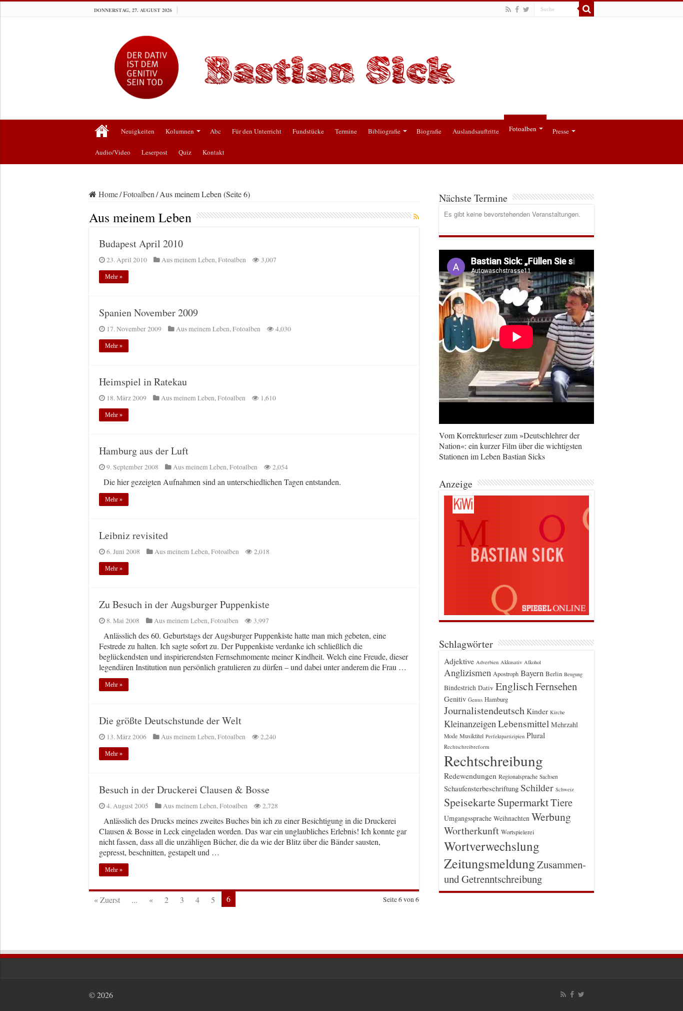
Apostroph (505, 674)
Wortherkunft (471, 830)
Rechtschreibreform (467, 746)
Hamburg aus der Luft (143, 450)
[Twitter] (526, 10)
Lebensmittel (523, 723)
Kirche (557, 712)
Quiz (185, 152)
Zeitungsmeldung (489, 863)
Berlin (554, 673)
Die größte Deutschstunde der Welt (170, 720)
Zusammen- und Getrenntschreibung (515, 871)
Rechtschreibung (493, 760)
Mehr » (113, 276)
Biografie (429, 131)
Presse (560, 131)
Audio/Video (112, 152)
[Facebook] (517, 10)
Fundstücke (308, 131)
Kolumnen (180, 131)
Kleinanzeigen (470, 723)
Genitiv (455, 699)
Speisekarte (470, 802)
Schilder (537, 787)
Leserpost (155, 152)
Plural (535, 735)
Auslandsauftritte (475, 131)
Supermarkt (523, 801)
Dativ (486, 687)
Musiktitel (472, 736)
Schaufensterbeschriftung (481, 788)
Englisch (515, 686)
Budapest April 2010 (141, 243)
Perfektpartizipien (505, 736)
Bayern (532, 673)
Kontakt (213, 152)
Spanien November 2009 (148, 312)
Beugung (573, 674)
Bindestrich (460, 687)
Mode (451, 736)
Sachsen (549, 776)
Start (102, 130)
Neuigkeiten (137, 131)
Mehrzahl (564, 724)
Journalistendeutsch (484, 710)
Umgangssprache (468, 818)
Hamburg (496, 699)
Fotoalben (522, 128)
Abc (215, 131)
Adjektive (459, 661)
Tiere (561, 802)
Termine (346, 131)
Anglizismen (467, 672)
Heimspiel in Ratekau (143, 381)
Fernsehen (556, 686)
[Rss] (508, 10)
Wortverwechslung (492, 845)
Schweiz (565, 789)
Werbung (551, 816)
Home (107, 194)
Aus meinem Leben (188, 259)
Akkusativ (511, 662)
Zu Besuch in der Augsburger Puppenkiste (184, 604)
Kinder (537, 711)
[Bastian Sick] (341, 65)
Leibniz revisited (133, 535)
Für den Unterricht (257, 131)
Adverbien (487, 662)
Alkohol (532, 662)
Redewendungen (470, 776)
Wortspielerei (517, 832)
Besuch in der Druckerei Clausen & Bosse (184, 789)
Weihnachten (512, 818)
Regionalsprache (518, 776)
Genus (475, 699)
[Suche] (586, 9)
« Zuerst (107, 899)
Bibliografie (384, 131)
